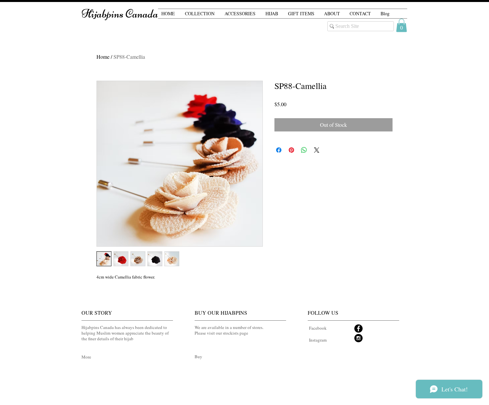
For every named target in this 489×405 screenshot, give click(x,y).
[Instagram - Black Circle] (358, 338)
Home (102, 56)
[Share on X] (317, 150)
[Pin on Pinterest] (291, 150)
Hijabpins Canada (120, 14)
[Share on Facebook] (279, 150)
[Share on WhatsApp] (304, 150)
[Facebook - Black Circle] (358, 328)
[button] (401, 25)
